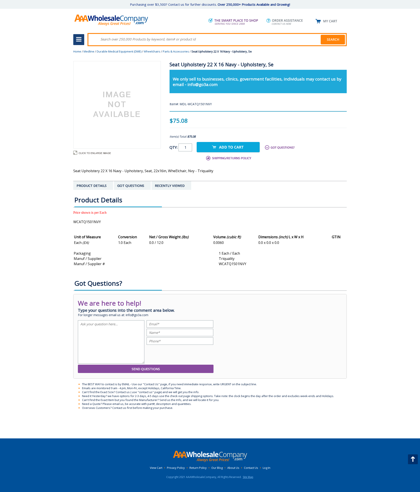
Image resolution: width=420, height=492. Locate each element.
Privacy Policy (176, 468)
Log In (266, 468)
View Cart (156, 468)
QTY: (174, 147)
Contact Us (251, 468)
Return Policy (198, 468)
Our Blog (217, 468)
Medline (89, 51)
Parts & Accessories (176, 51)
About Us (233, 468)
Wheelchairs (152, 51)
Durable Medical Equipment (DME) (119, 51)
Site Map (248, 477)
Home (77, 51)
